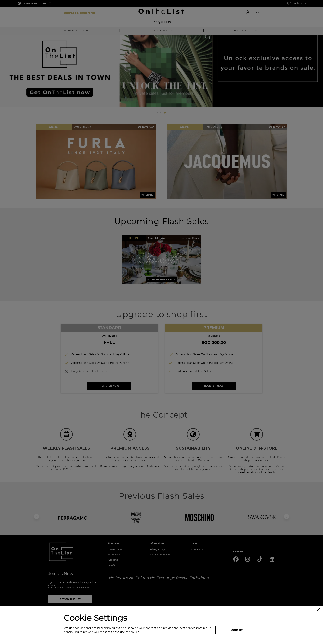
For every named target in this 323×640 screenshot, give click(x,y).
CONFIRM (237, 630)
